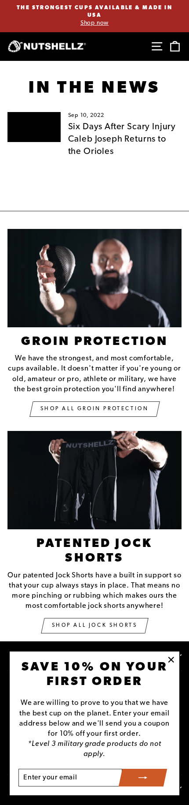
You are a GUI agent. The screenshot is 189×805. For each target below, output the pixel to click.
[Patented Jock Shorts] (94, 480)
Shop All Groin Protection (94, 409)
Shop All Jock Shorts (95, 625)
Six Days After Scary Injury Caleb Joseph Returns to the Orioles (122, 139)
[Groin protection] (94, 278)
